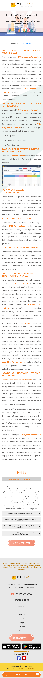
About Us (21, 606)
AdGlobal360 (21, 668)
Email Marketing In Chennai (18, 568)
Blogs (22, 623)
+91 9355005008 (23, 594)
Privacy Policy (31, 668)
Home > (6, 43)
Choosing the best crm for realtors (17, 379)
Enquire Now (22, 674)
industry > (15, 43)
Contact (22, 631)
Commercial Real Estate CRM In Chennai (17, 563)
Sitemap (22, 627)
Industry (22, 610)
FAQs (22, 618)
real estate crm (21, 283)
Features (22, 614)
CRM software (25, 323)
